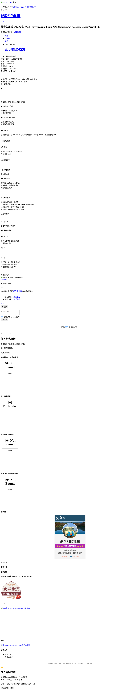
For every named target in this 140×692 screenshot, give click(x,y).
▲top (3, 303)
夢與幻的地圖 (10, 16)
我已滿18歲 (5, 688)
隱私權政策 (81, 663)
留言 (20, 291)
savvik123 (4, 279)
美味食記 (17, 297)
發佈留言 (4, 319)
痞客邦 (15, 291)
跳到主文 (4, 22)
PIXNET (54, 663)
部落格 (7, 38)
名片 (6, 41)
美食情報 (17, 32)
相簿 (6, 36)
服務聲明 (89, 663)
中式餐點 (17, 299)
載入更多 (4, 307)
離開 (11, 688)
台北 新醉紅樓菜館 (15, 49)
